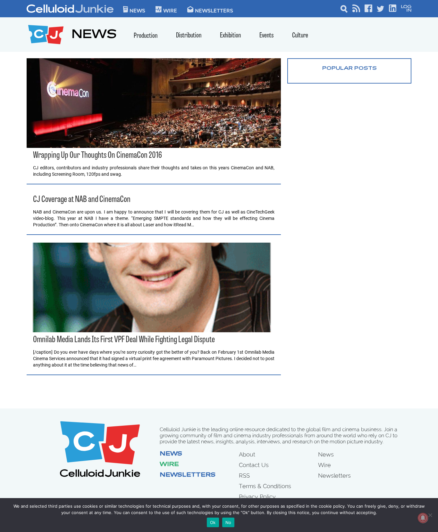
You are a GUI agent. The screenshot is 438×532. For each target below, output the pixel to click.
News (137, 10)
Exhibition (230, 36)
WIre (170, 10)
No (228, 522)
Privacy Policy (257, 496)
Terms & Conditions (265, 486)
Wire (169, 465)
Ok (213, 522)
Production (145, 36)
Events (266, 36)
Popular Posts (349, 68)
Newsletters (214, 10)
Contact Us (254, 465)
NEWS (94, 35)
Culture (300, 36)
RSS (244, 475)
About (247, 454)
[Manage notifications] (423, 518)
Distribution (188, 36)
